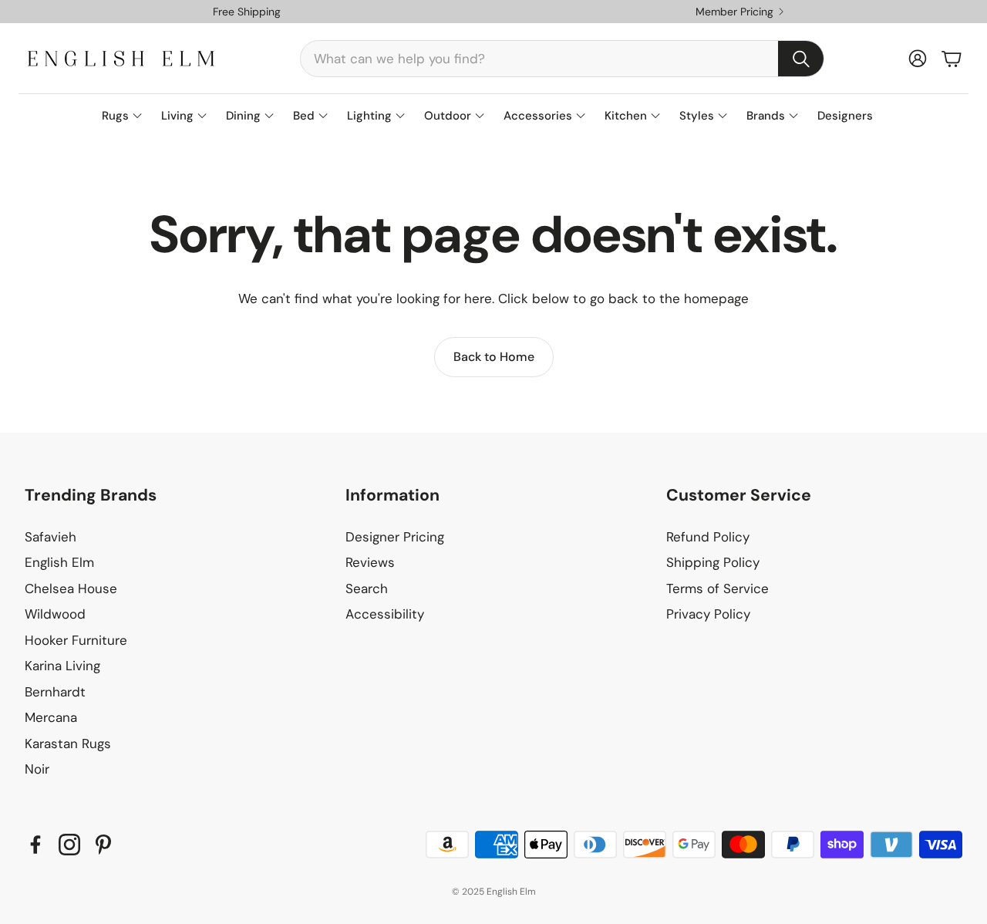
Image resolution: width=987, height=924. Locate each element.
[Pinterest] (103, 844)
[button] (562, 58)
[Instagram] (69, 844)
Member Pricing (734, 11)
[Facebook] (35, 844)
